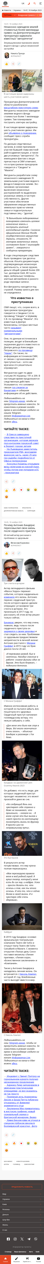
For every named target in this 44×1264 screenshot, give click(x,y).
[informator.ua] (5, 3)
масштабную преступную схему (21, 107)
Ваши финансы (20, 1252)
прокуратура (26, 508)
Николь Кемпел (27, 974)
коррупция (31, 511)
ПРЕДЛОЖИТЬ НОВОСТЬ (22, 1187)
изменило (9, 597)
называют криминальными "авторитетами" (13, 330)
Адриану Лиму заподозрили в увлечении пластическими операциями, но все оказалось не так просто (21, 1089)
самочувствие (29, 1164)
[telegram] (28, 1239)
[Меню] (40, 3)
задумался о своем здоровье (19, 631)
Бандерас (9, 622)
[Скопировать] (18, 63)
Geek (37, 1252)
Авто (31, 1252)
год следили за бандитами (16, 389)
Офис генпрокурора (11, 508)
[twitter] (22, 1239)
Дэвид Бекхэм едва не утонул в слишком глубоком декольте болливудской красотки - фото (22, 1123)
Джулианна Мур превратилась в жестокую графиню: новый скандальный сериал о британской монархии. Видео (22, 1113)
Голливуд (16, 1164)
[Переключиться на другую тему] (28, 3)
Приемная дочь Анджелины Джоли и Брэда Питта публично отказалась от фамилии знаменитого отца (21, 1101)
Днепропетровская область (13, 511)
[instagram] (15, 1239)
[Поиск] (34, 3)
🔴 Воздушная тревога (25, 15)
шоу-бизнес (8, 1161)
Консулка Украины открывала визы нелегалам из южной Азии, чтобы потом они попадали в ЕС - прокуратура (21, 468)
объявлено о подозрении (22, 133)
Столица (8, 1252)
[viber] (35, 1239)
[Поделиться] (13, 63)
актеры (6, 1164)
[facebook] (8, 1239)
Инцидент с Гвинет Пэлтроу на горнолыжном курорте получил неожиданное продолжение (22, 1079)
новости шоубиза (22, 1161)
